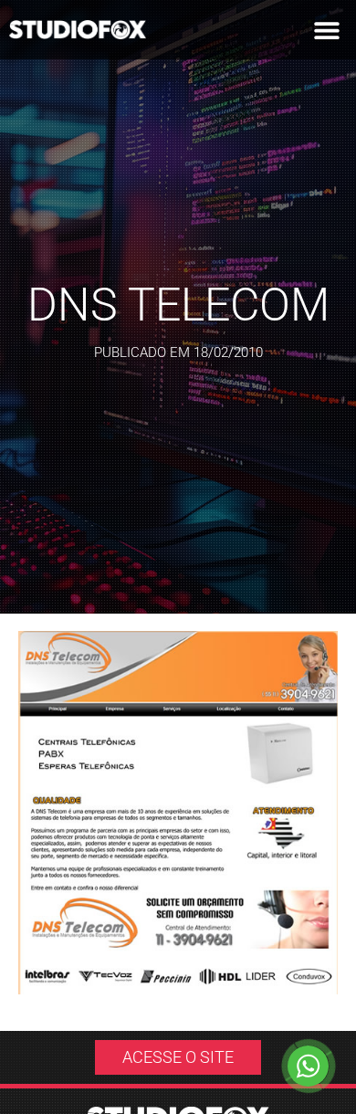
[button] (326, 29)
